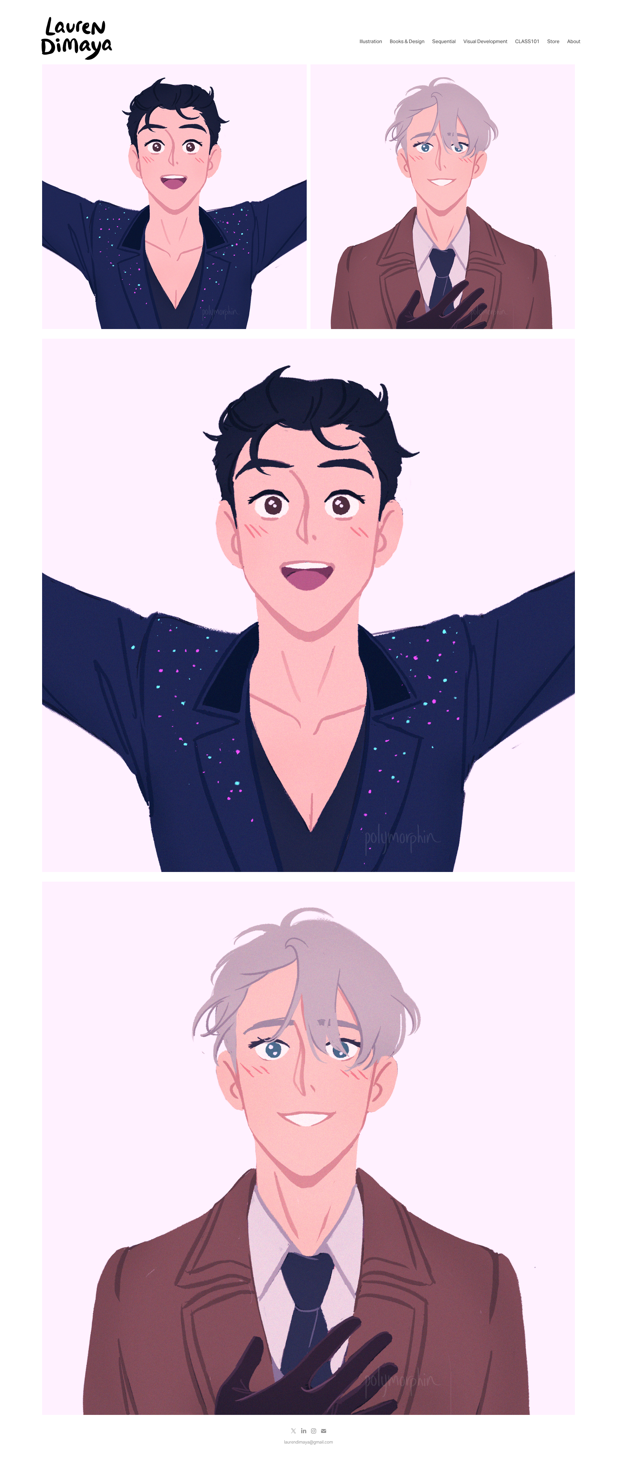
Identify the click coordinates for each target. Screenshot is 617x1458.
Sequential (444, 41)
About (573, 41)
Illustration (371, 41)
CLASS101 (527, 41)
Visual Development (485, 41)
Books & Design (407, 41)
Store (553, 41)
